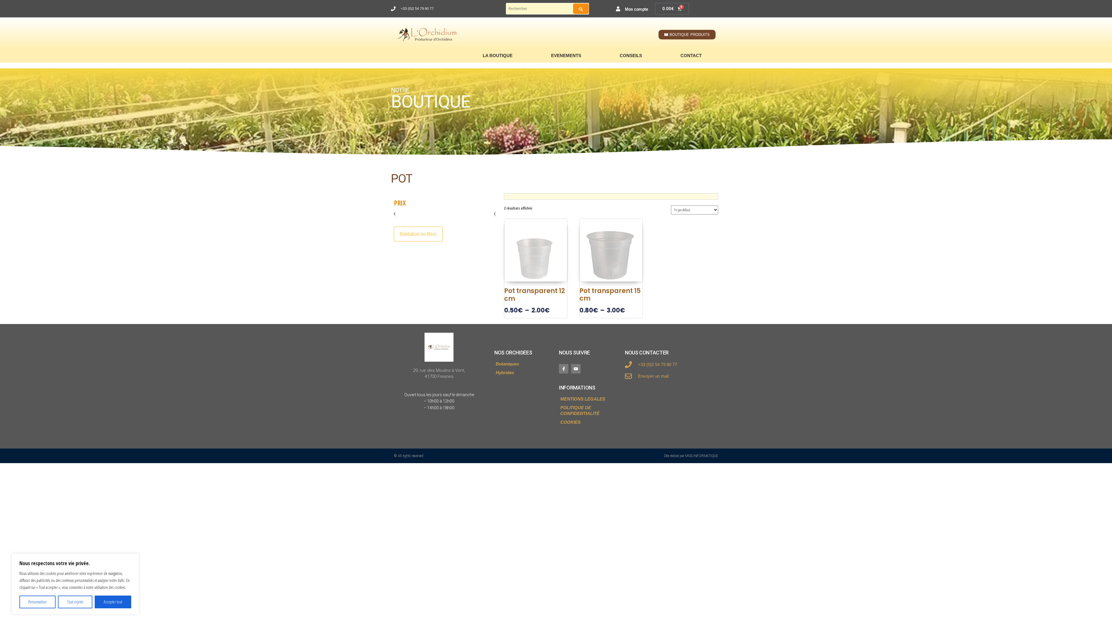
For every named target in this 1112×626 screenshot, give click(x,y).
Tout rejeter (75, 602)
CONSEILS (631, 55)
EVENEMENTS (566, 55)
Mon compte (636, 9)
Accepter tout (113, 602)
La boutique (498, 55)
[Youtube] (576, 369)
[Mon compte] (618, 8)
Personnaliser (37, 602)
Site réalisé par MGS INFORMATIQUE (691, 456)
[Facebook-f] (563, 369)
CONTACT (691, 55)
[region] (75, 584)
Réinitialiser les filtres (418, 233)
